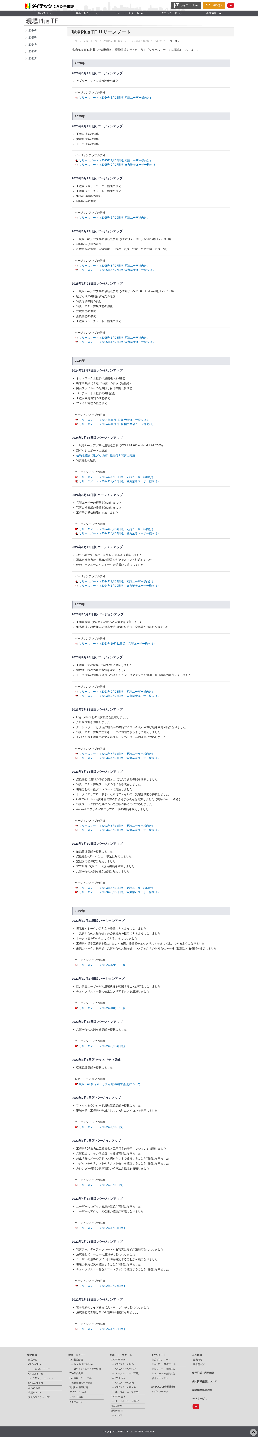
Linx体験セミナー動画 (81, 1378)
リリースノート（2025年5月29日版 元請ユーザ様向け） (114, 217)
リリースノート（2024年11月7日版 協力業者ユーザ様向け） (117, 424)
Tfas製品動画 (76, 1373)
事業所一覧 (199, 1364)
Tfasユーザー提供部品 (163, 1373)
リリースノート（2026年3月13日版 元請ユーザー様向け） (116, 97)
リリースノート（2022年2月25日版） (103, 1285)
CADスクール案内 (124, 1364)
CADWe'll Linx (35, 1364)
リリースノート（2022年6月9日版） (102, 1185)
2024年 (33, 44)
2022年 (33, 58)
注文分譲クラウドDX (39, 1397)
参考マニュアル (160, 1378)
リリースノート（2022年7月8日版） (102, 1127)
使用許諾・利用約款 (203, 1372)
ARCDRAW (34, 1387)
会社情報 (211, 13)
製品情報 (43, 13)
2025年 (33, 37)
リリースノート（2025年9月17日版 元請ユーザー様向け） (116, 160)
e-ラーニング (76, 1401)
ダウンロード (169, 13)
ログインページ (160, 1391)
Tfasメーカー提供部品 (163, 1369)
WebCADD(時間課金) (163, 1386)
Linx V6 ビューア (41, 1369)
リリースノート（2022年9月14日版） (103, 1046)
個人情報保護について (204, 1381)
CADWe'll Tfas (35, 1373)
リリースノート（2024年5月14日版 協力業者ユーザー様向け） (119, 533)
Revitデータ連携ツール (164, 1364)
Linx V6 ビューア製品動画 (87, 1368)
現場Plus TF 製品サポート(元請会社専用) (126, 41)
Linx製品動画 (76, 1359)
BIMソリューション (43, 1378)
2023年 (33, 51)
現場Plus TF (34, 1392)
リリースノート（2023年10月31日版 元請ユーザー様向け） (117, 643)
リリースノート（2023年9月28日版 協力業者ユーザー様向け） (119, 695)
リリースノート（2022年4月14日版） (103, 1227)
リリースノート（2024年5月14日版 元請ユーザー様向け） (117, 529)
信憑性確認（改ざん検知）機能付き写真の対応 (105, 455)
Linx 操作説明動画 (83, 1364)
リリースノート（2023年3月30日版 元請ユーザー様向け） (117, 887)
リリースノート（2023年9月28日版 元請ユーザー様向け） (117, 691)
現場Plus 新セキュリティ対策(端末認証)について (109, 1084)
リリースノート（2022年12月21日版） (103, 965)
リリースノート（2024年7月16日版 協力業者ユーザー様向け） (119, 481)
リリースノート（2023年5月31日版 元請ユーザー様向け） (117, 825)
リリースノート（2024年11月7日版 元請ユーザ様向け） (114, 419)
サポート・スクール (127, 13)
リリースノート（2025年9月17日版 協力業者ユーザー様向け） (118, 164)
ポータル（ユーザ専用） (127, 1373)
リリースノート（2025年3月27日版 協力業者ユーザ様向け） (117, 269)
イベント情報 (76, 1397)
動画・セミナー (85, 13)
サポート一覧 (90, 41)
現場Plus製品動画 (79, 1387)
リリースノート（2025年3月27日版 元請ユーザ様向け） (114, 265)
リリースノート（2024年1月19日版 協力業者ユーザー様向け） (119, 585)
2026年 (33, 30)
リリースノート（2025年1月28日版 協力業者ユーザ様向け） (117, 341)
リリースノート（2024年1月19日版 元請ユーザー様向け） (117, 581)
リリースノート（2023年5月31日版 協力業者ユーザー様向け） (119, 830)
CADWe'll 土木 (35, 1383)
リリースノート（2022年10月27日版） (103, 1008)
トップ (73, 41)
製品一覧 (32, 1359)
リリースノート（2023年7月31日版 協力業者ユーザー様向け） (119, 758)
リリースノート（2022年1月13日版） (103, 1329)
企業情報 (197, 1359)
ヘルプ (158, 41)
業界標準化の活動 (202, 1390)
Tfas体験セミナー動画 (81, 1382)
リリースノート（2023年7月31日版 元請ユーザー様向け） (117, 753)
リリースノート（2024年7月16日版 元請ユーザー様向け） (117, 477)
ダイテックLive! (78, 1392)
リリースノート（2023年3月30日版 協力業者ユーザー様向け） (119, 892)
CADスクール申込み (125, 1368)
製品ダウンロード (161, 1359)
